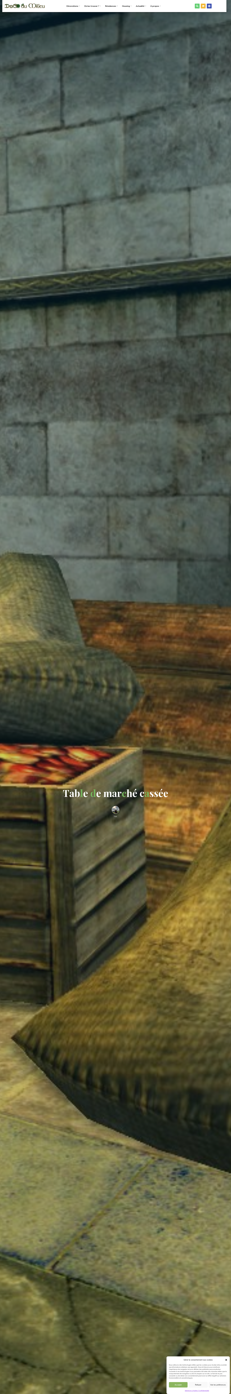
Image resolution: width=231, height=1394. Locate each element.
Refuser (198, 1385)
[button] (226, 1360)
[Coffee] (203, 6)
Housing (126, 6)
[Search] (197, 6)
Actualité (140, 6)
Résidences (110, 6)
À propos (154, 6)
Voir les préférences (218, 1385)
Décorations (72, 6)
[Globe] (209, 6)
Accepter (178, 1385)
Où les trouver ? (91, 6)
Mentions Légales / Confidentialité (197, 1390)
